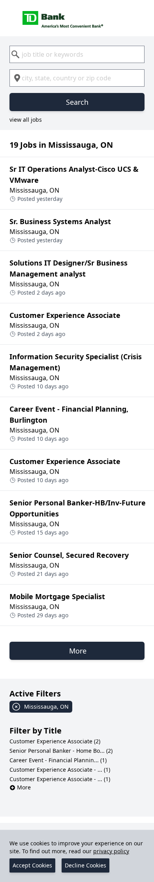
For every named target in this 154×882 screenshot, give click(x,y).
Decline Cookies (85, 865)
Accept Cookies (32, 865)
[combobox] (77, 54)
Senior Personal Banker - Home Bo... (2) (61, 750)
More (24, 787)
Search (77, 102)
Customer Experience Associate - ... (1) (59, 769)
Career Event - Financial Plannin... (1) (58, 760)
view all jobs (25, 119)
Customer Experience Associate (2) (54, 741)
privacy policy (111, 851)
